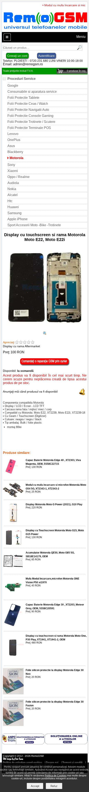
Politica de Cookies (55, 775)
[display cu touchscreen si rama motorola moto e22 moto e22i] (44, 333)
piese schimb (19, 441)
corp (48, 441)
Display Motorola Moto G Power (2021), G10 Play (54, 504)
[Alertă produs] (82, 394)
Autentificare (46, 55)
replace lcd (36, 441)
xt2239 (78, 441)
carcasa (67, 441)
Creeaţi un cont (17, 55)
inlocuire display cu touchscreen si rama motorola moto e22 (51, 444)
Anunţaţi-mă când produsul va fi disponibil (30, 391)
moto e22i (9, 447)
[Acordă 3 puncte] (24, 342)
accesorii (48, 447)
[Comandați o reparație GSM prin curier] (45, 365)
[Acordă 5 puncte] (32, 342)
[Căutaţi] (79, 49)
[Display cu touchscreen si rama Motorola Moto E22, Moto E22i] (45, 329)
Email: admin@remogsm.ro (23, 64)
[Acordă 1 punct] (16, 342)
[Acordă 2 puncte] (20, 342)
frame (56, 441)
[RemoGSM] (45, 30)
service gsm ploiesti (29, 447)
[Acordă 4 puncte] (28, 342)
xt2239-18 (9, 444)
